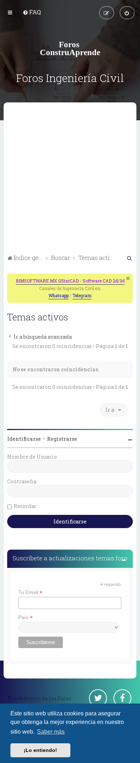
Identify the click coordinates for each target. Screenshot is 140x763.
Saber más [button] (51, 732)
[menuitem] (32, 12)
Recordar (25, 506)
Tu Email (30, 592)
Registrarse (62, 438)
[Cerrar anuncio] (128, 278)
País (25, 617)
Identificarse (24, 438)
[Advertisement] (70, 179)
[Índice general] (70, 48)
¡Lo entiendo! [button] (40, 750)
